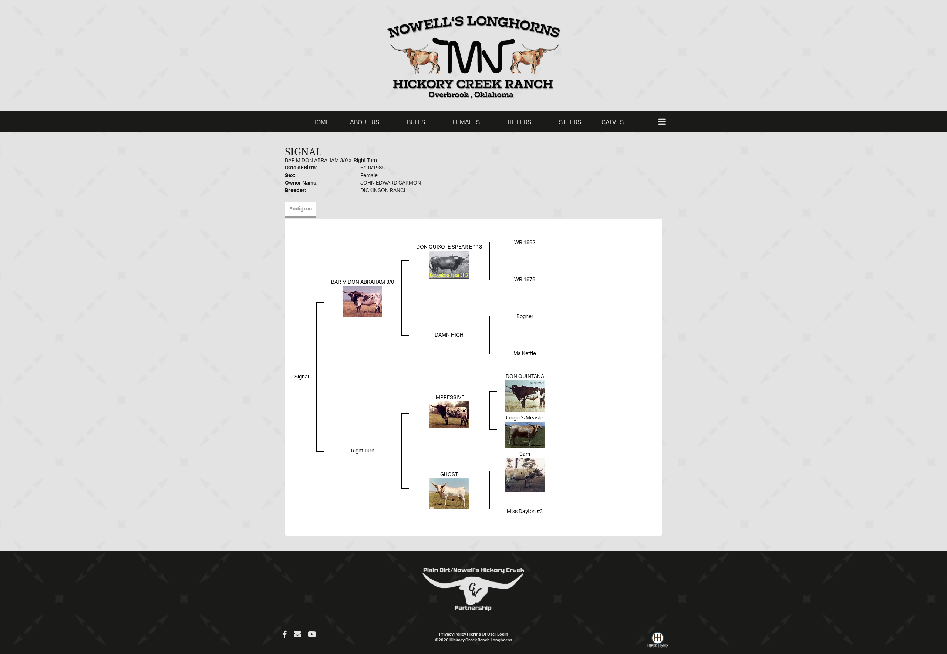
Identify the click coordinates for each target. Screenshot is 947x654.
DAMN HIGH (449, 335)
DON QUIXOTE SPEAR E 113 (449, 247)
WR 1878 (524, 279)
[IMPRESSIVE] (449, 414)
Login (502, 634)
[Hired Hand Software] (657, 643)
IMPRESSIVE (449, 397)
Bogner (524, 316)
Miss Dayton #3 (525, 511)
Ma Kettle (524, 353)
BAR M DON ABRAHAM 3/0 (316, 160)
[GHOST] (449, 493)
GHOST (449, 474)
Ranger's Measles (524, 418)
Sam (524, 454)
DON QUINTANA (525, 376)
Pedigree (300, 209)
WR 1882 (524, 242)
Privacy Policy (452, 634)
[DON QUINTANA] (525, 396)
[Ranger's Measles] (525, 435)
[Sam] (525, 475)
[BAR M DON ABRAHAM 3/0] (362, 301)
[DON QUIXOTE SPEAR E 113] (449, 264)
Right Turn (365, 160)
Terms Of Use (482, 634)
